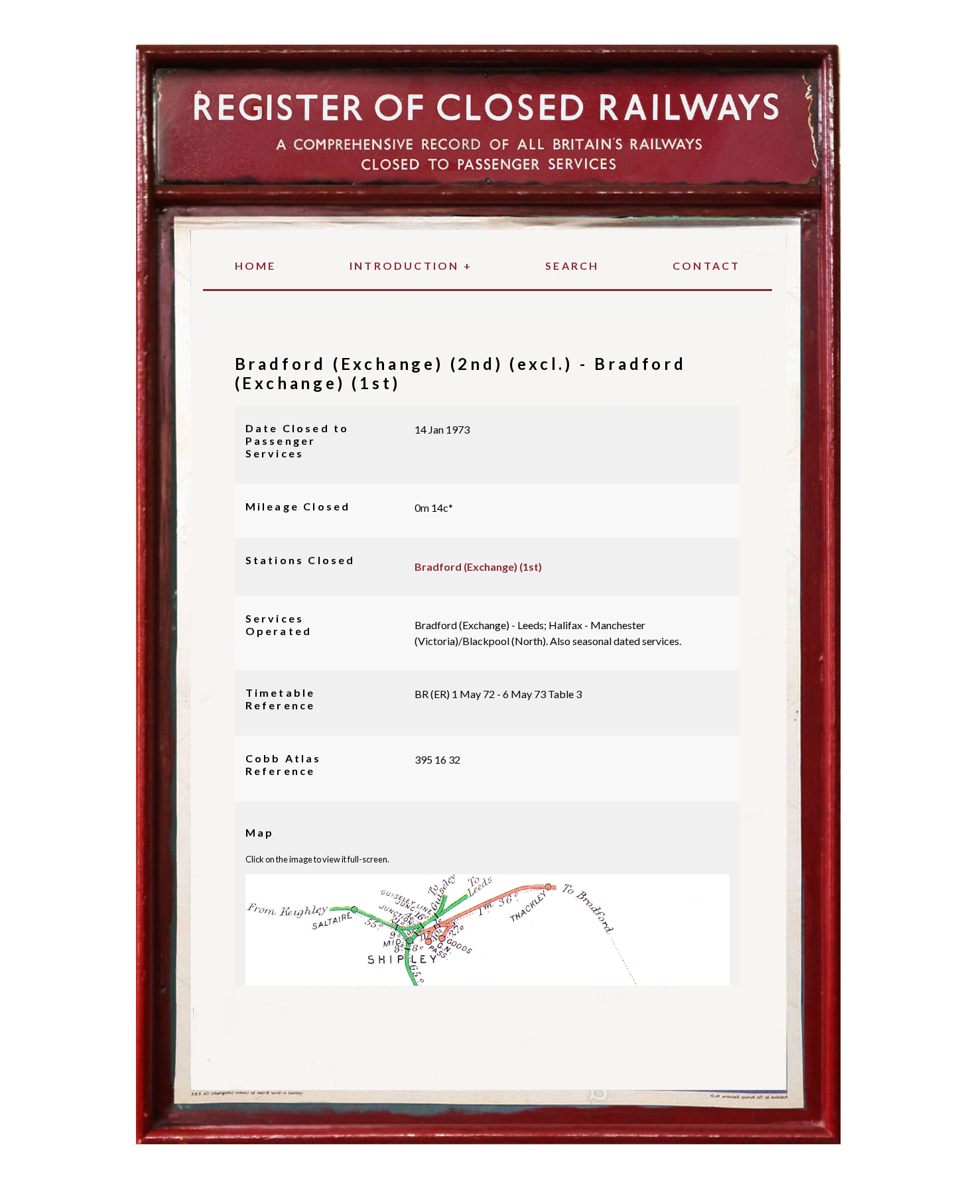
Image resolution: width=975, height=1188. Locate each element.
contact (706, 265)
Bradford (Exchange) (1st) (478, 566)
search (572, 265)
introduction (411, 265)
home (256, 265)
